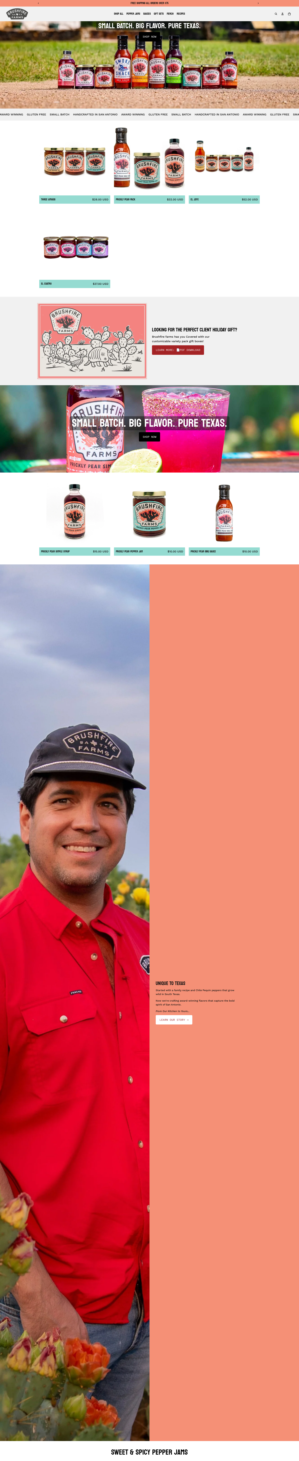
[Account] (282, 13)
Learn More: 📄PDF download (178, 350)
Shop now (149, 36)
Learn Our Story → (174, 1020)
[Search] (276, 13)
